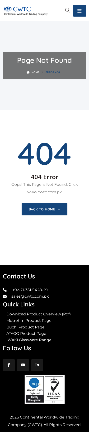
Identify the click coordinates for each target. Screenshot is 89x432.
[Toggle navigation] (79, 11)
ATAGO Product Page (26, 333)
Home (35, 72)
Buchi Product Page (25, 327)
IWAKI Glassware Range (29, 340)
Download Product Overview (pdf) (38, 314)
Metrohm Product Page (29, 320)
